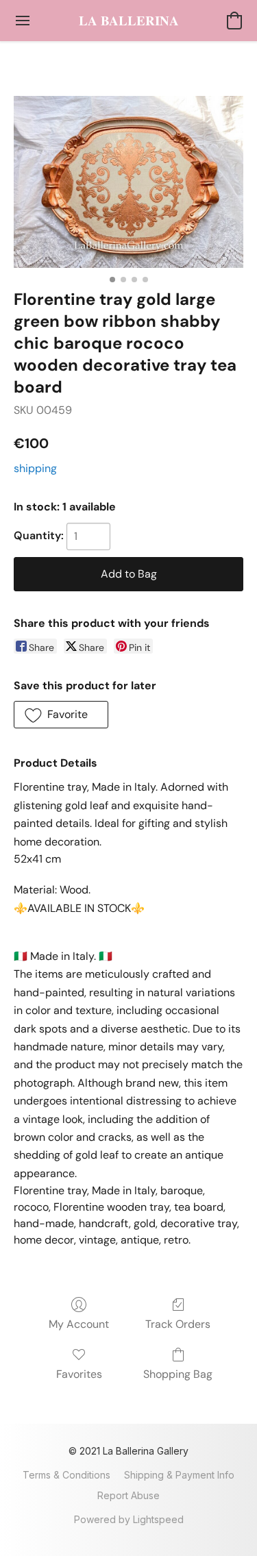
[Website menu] (22, 20)
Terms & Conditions (66, 1475)
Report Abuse (128, 1495)
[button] (128, 20)
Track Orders (177, 1324)
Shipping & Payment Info (179, 1475)
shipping (35, 468)
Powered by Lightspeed (129, 1519)
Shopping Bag (177, 1374)
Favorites (79, 1374)
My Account (79, 1324)
